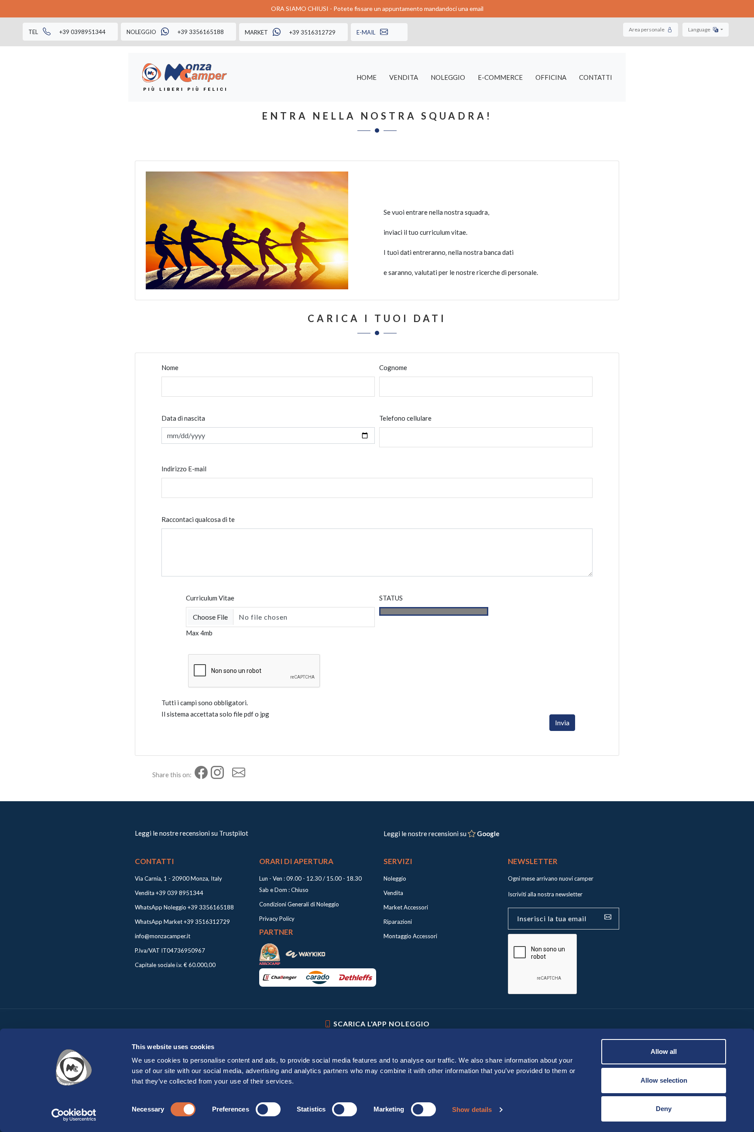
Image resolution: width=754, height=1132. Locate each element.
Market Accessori (406, 907)
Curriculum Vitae (210, 598)
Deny (664, 1108)
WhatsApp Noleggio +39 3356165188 (184, 907)
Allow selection (664, 1080)
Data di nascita (183, 418)
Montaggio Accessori (410, 936)
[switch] (268, 1109)
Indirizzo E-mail (183, 469)
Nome (169, 367)
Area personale (647, 29)
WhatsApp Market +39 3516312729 (182, 921)
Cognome (393, 367)
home (366, 77)
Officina (550, 77)
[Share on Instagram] (221, 775)
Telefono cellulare (405, 418)
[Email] (242, 775)
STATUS (391, 598)
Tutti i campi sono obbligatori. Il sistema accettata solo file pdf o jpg (215, 708)
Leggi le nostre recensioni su (442, 833)
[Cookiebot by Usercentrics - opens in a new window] (74, 1115)
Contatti (595, 77)
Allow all (664, 1051)
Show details (472, 1109)
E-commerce (500, 77)
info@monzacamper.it (162, 936)
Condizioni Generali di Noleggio (299, 904)
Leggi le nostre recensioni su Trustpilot (191, 833)
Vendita (403, 77)
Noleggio (448, 77)
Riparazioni (398, 921)
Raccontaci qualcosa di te (198, 519)
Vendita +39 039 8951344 (169, 892)
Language (699, 29)
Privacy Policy (277, 918)
